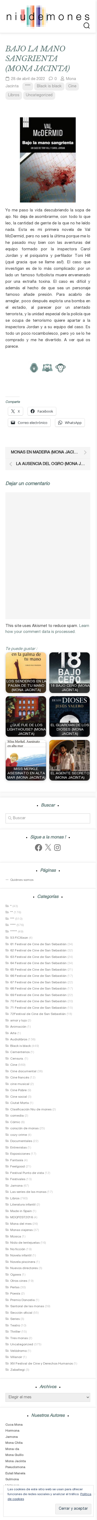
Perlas (14, 1287)
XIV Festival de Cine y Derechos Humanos (41, 1363)
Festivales (17, 1179)
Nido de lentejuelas (25, 1242)
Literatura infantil (23, 1204)
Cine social (18, 1096)
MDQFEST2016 (21, 1217)
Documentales (21, 1141)
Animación (18, 1026)
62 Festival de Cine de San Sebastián (38, 950)
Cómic (15, 1122)
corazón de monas (24, 1128)
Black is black (49, 86)
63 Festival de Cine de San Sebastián (38, 957)
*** (12, 919)
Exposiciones (20, 1154)
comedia (17, 1115)
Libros (13, 95)
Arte (13, 1033)
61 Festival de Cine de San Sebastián (38, 944)
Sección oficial (21, 1313)
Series (15, 1319)
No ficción (17, 1249)
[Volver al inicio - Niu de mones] (48, 16)
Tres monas (19, 1338)
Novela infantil (21, 1255)
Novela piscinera (22, 1262)
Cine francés (19, 1077)
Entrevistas (18, 1147)
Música (15, 1236)
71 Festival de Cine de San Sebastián (38, 1008)
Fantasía (16, 1160)
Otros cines (18, 1281)
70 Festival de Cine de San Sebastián (38, 1001)
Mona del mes (21, 1224)
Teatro (15, 1325)
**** (27, 86)
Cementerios (20, 1052)
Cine (72, 86)
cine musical (19, 1084)
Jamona (16, 1185)
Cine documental (23, 1071)
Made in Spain (21, 1211)
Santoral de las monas (27, 1306)
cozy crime (18, 1135)
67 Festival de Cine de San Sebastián (38, 982)
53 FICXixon (19, 938)
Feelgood (17, 1166)
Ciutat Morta (19, 1103)
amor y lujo (18, 1020)
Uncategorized (39, 95)
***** (13, 931)
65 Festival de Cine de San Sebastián (38, 969)
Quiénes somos (21, 880)
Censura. (17, 1058)
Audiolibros (18, 1039)
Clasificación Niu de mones (30, 1109)
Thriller (15, 1331)
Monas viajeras (21, 1230)
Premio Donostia (22, 1300)
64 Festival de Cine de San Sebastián (38, 963)
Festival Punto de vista (27, 1173)
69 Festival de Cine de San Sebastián (38, 995)
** (11, 912)
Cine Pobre (18, 1090)
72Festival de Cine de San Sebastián (38, 1014)
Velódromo (18, 1351)
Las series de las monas (28, 1192)
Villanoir (16, 1357)
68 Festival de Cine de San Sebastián (38, 988)
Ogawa (15, 1274)
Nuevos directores (24, 1268)
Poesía (15, 1293)
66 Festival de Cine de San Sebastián (38, 976)
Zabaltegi (17, 1370)
